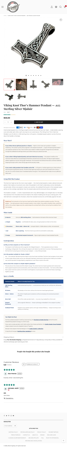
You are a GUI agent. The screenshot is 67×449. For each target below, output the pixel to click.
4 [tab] (33, 75)
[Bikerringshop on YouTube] (13, 416)
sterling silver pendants (24, 331)
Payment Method (53, 432)
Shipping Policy (13, 432)
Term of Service (15, 435)
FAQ (42, 438)
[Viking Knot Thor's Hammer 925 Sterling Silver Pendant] (57, 82)
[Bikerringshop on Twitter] (7, 416)
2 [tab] (28, 75)
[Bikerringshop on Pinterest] (9, 416)
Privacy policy (41, 432)
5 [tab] (36, 75)
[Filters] (24, 364)
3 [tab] (31, 75)
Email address (8, 425)
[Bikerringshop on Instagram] (11, 416)
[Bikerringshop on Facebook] (4, 416)
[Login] (52, 7)
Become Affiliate (34, 438)
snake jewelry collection (36, 328)
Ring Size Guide (51, 435)
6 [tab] (38, 75)
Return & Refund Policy (28, 432)
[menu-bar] (3, 7)
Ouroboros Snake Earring (41, 319)
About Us (35, 435)
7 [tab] (41, 75)
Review (42, 435)
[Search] (60, 7)
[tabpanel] (33, 47)
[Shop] (56, 7)
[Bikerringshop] (13, 7)
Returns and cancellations (33, 440)
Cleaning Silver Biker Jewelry (17, 438)
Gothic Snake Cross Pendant (53, 324)
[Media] (61, 20)
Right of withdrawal (52, 438)
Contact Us (26, 435)
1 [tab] (26, 75)
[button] (7, 114)
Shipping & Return (9, 337)
